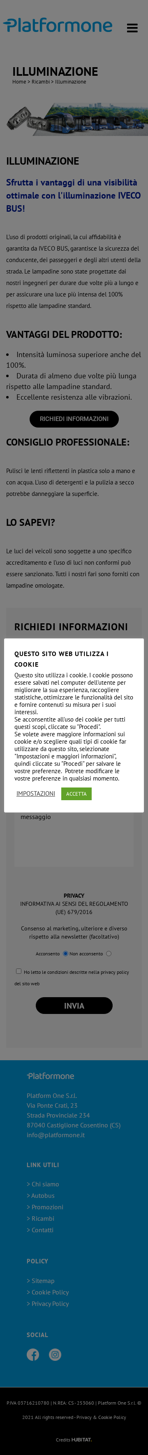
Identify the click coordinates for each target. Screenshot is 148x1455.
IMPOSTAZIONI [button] (35, 793)
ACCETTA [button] (76, 793)
